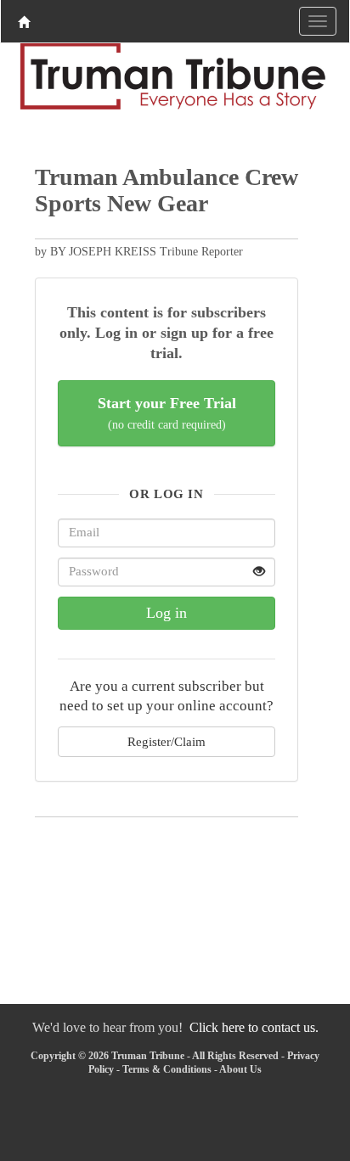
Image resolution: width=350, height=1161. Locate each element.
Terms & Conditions (167, 1069)
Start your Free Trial (167, 413)
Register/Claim (166, 741)
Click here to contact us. (254, 1027)
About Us (240, 1069)
